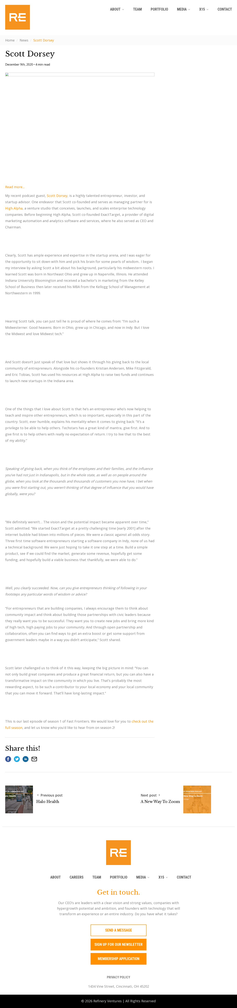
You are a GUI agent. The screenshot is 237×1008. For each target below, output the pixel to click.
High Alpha (14, 208)
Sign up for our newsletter (118, 944)
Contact (225, 9)
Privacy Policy (118, 977)
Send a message (118, 930)
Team (137, 9)
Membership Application (118, 959)
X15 (202, 9)
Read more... (15, 187)
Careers (77, 877)
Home (10, 40)
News (24, 40)
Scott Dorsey (57, 195)
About (115, 9)
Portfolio (159, 9)
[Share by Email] (34, 759)
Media (182, 9)
